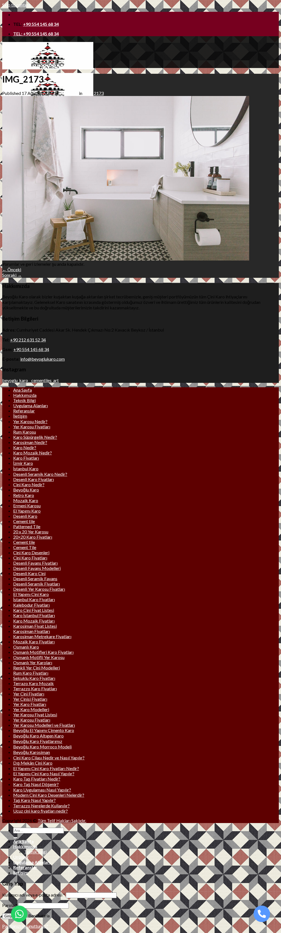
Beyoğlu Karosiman (31, 752)
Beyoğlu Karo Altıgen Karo (38, 735)
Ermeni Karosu (27, 505)
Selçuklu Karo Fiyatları (34, 678)
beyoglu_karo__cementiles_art (30, 380)
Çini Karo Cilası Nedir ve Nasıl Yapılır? (49, 757)
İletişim (20, 416)
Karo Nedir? (24, 447)
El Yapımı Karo (27, 510)
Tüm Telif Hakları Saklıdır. (62, 820)
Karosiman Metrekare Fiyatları (42, 636)
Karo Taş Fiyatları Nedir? (36, 778)
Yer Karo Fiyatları (29, 704)
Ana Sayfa (22, 389)
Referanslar (24, 410)
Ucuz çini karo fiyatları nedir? (40, 810)
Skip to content (16, 4)
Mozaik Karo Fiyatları (34, 641)
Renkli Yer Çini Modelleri (36, 667)
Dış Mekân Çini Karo (32, 762)
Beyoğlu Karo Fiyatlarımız (37, 741)
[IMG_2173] (125, 258)
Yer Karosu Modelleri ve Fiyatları (44, 725)
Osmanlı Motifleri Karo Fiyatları (43, 652)
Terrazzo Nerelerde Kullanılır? (41, 805)
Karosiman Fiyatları (31, 631)
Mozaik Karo (25, 500)
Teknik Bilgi (24, 400)
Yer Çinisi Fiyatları (30, 699)
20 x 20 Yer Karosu (30, 531)
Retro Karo (23, 495)
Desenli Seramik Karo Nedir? (40, 474)
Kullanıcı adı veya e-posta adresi (33, 894)
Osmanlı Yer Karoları (32, 662)
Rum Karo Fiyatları (30, 672)
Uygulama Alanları (30, 405)
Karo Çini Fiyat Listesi (33, 610)
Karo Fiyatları (26, 457)
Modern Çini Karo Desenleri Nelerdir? (48, 795)
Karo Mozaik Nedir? (32, 452)
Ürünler (21, 857)
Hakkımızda (24, 395)
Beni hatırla (38, 915)
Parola (9, 905)
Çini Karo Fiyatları (30, 557)
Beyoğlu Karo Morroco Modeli (42, 746)
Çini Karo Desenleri (31, 552)
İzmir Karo (23, 463)
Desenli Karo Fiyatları (33, 479)
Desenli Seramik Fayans (35, 578)
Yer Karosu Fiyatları (31, 426)
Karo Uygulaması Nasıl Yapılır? (42, 789)
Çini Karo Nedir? (28, 484)
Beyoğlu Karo (26, 489)
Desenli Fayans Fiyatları (35, 563)
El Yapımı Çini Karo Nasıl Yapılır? (43, 773)
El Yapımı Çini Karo (31, 594)
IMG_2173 (93, 93)
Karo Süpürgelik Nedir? (35, 437)
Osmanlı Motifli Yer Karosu (38, 657)
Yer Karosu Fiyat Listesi (35, 714)
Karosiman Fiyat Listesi (35, 626)
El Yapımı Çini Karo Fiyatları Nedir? (46, 768)
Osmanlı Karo (26, 646)
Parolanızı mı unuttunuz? (25, 926)
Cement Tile (24, 547)
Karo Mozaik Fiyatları (34, 620)
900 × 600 (68, 93)
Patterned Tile (26, 526)
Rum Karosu (24, 431)
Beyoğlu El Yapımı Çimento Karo (43, 730)
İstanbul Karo (25, 468)
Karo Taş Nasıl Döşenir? (36, 784)
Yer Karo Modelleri (31, 709)
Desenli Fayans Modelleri (37, 568)
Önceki (11, 269)
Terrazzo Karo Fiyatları (35, 688)
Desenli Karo (25, 516)
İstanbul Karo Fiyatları (34, 599)
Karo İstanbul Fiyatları (34, 615)
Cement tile (24, 521)
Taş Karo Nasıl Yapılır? (34, 800)
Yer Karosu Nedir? (30, 421)
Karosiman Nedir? (30, 442)
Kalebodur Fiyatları (31, 604)
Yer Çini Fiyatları (28, 693)
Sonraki (12, 275)
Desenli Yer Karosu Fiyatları (39, 589)
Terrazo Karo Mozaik (33, 683)
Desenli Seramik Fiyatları (36, 583)
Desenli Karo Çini (29, 573)
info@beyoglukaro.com (42, 358)
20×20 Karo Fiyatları (32, 536)
